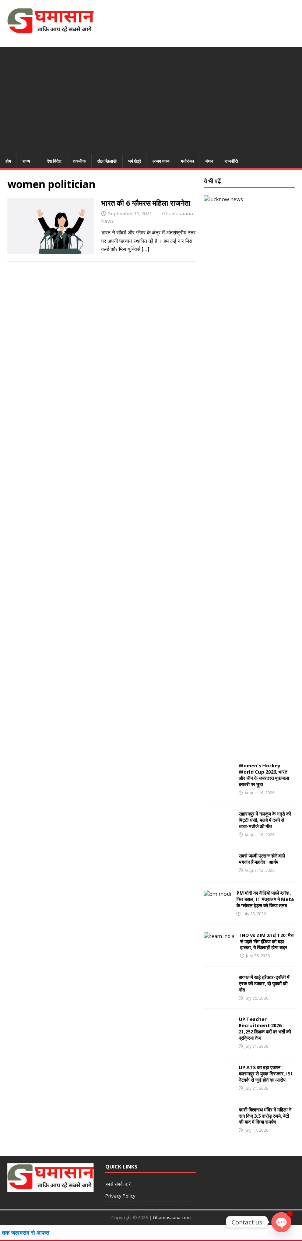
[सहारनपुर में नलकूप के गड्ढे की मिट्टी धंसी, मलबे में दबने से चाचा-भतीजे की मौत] (218, 828)
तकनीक (79, 161)
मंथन (209, 161)
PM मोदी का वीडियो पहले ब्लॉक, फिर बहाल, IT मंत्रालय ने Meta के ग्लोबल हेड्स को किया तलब (265, 899)
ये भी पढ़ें (212, 181)
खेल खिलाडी (107, 161)
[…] (145, 248)
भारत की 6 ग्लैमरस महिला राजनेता (145, 203)
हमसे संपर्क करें (118, 1184)
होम (8, 161)
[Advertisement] (151, 98)
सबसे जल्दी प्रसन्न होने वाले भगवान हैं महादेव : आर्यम (262, 858)
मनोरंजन (187, 161)
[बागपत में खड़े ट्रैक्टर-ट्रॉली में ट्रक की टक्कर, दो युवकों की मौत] (218, 992)
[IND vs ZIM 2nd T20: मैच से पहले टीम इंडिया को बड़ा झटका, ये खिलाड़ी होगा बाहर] (219, 936)
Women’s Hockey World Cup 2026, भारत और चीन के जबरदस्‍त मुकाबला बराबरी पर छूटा (264, 775)
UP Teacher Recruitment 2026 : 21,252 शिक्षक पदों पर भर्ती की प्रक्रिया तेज (265, 1028)
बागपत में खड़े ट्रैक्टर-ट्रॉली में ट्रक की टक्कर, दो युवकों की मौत (264, 983)
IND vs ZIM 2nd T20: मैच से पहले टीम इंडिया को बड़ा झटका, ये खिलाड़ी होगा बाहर (267, 941)
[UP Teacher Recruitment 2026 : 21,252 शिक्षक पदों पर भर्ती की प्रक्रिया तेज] (218, 1033)
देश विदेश (54, 161)
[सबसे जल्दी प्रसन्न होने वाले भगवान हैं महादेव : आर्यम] (218, 870)
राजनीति (231, 161)
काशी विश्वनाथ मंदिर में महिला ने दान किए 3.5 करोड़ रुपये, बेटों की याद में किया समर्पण (265, 1115)
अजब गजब (160, 161)
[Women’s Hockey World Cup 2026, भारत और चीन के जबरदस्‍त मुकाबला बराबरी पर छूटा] (218, 780)
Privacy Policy (120, 1195)
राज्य (26, 161)
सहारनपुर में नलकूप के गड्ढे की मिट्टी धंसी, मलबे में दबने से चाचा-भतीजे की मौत (265, 820)
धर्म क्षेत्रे (134, 161)
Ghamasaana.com (172, 1218)
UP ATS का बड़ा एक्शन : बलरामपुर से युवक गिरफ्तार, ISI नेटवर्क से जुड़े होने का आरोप (265, 1073)
